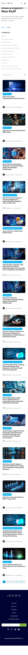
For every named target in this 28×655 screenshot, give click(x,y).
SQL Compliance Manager (7, 39)
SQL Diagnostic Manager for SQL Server (10, 48)
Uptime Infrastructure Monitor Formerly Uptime (11, 69)
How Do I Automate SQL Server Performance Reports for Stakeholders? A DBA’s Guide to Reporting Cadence (13, 334)
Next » (22, 582)
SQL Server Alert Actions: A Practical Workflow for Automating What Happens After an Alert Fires (12, 200)
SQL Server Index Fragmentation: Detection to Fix (14, 97)
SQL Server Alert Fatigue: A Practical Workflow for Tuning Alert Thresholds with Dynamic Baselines (13, 466)
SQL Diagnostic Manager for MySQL (9, 45)
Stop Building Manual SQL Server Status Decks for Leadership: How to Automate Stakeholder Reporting (13, 400)
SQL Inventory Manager (6, 54)
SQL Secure (4, 63)
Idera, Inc (14, 606)
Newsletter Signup (14, 619)
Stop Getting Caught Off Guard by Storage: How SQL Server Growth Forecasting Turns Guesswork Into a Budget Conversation (13, 434)
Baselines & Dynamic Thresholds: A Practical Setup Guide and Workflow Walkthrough (13, 300)
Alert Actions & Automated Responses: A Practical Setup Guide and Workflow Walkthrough (13, 166)
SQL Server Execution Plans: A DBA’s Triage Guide (13, 498)
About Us (14, 603)
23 (17, 582)
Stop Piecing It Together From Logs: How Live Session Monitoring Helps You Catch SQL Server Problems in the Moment (14, 267)
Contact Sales (14, 616)
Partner (14, 612)
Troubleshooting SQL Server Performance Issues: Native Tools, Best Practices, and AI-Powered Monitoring (13, 533)
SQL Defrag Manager (6, 42)
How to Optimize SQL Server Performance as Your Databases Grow (14, 566)
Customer (14, 609)
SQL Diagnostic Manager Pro (7, 51)
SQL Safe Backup (5, 60)
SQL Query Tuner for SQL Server (8, 57)
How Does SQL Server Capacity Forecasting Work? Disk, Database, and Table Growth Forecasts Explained (13, 367)
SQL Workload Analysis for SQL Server (9, 66)
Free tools (3, 36)
